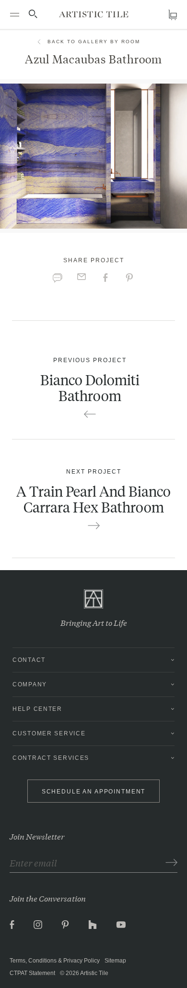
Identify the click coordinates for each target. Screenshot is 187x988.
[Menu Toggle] (14, 14)
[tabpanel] (93, 156)
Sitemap (115, 960)
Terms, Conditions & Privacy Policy (55, 960)
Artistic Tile (94, 973)
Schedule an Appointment (94, 791)
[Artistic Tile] (94, 14)
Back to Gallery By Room (93, 41)
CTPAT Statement (32, 973)
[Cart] (172, 14)
